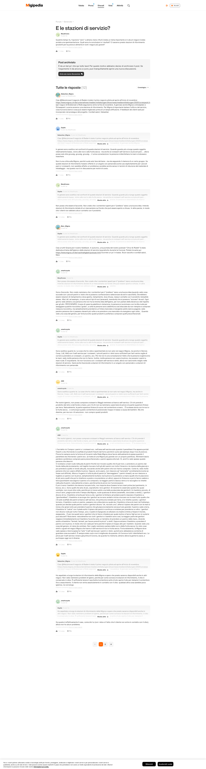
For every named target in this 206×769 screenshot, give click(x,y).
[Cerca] (128, 5)
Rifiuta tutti (149, 764)
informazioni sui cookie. (41, 767)
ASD (62, 381)
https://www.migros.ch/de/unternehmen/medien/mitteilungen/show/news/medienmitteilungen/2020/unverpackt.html (103, 103)
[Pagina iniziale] (34, 5)
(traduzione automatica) (62, 47)
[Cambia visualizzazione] (167, 5)
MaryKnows (65, 34)
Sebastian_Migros (67, 94)
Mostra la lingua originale (75, 47)
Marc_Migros (65, 226)
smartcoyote (65, 270)
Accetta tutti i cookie (165, 764)
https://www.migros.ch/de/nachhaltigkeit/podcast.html (78, 252)
